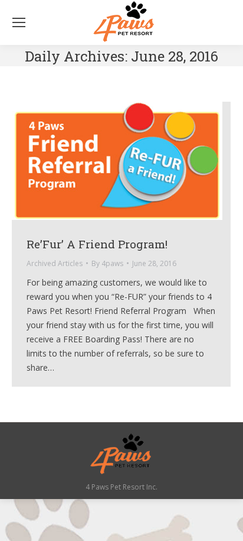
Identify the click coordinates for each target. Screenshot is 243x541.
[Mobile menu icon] (19, 22)
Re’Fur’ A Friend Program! (97, 244)
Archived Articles (55, 263)
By (107, 263)
